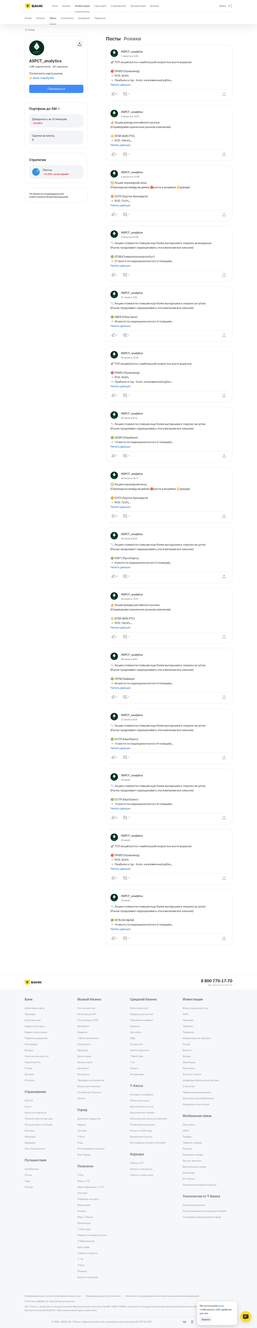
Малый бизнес (89, 999)
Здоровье (30, 1142)
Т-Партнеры (84, 1229)
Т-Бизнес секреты (87, 1253)
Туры (27, 1181)
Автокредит (31, 1044)
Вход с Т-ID (83, 1181)
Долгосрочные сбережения (198, 1098)
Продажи (82, 1050)
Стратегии (189, 1086)
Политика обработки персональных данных (50, 1301)
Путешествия (35, 1160)
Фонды (187, 1056)
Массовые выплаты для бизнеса (148, 1118)
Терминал (188, 1032)
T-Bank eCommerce (88, 1038)
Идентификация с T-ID (90, 1187)
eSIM (186, 1130)
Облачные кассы (139, 1100)
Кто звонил (189, 1178)
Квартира (30, 1136)
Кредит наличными (36, 1032)
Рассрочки (83, 1074)
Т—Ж (80, 1259)
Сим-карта (189, 1124)
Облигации (189, 1062)
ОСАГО (29, 1100)
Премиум (30, 1014)
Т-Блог (80, 1265)
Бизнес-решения (139, 1050)
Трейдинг (188, 1026)
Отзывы (81, 1211)
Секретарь (189, 1172)
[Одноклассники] (192, 1322)
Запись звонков (192, 1160)
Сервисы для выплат (142, 1014)
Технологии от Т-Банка (201, 1196)
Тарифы (187, 1136)
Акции (186, 1044)
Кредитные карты (35, 1026)
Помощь (82, 1271)
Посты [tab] (113, 39)
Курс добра (83, 1247)
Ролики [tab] (132, 39)
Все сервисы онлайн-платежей (147, 1142)
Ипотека (29, 1080)
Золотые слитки (192, 1074)
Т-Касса (136, 1086)
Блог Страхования (35, 1148)
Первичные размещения (197, 1092)
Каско (28, 1106)
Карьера (137, 1154)
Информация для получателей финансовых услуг (53, 1296)
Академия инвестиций (196, 1104)
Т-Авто (81, 1136)
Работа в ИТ (137, 1163)
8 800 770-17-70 (216, 981)
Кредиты (82, 1032)
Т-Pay (80, 1175)
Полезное (85, 1166)
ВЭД (132, 1038)
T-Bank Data (136, 1056)
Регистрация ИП (86, 1014)
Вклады (29, 1050)
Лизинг (81, 1098)
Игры (80, 1142)
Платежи (82, 1193)
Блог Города (84, 1154)
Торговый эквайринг (141, 1020)
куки (221, 1305)
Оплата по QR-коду (141, 1130)
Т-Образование (86, 1241)
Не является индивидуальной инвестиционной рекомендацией (162, 1296)
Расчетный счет (86, 1008)
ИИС (185, 1014)
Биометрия (83, 1205)
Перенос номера (192, 1142)
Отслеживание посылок (91, 1148)
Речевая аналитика (194, 1205)
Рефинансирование (36, 1038)
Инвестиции (193, 999)
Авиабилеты (32, 1169)
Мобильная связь (197, 1116)
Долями (29, 1074)
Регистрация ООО (87, 1020)
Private (28, 1068)
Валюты (187, 1050)
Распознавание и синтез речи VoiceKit (204, 1211)
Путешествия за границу (39, 1118)
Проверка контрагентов (90, 1080)
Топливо (82, 1130)
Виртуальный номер (194, 1166)
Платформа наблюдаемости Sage (202, 1217)
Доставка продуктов (89, 1118)
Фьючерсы (189, 1068)
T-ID (132, 1062)
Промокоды (84, 1223)
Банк (29, 999)
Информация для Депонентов (103, 1296)
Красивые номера (193, 1154)
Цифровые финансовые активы (201, 1080)
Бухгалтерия (84, 1056)
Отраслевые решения (142, 1124)
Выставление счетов (142, 1106)
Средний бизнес (143, 999)
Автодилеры (137, 1074)
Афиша (81, 1124)
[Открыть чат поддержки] (245, 1316)
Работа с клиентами (141, 1175)
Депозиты (83, 1068)
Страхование (35, 1092)
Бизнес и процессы (141, 1169)
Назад (31, 29)
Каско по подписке (36, 1112)
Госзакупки (83, 1044)
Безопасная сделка (141, 1136)
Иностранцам (33, 1020)
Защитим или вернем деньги (199, 1184)
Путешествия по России (38, 1124)
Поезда (29, 1187)
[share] (224, 94)
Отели (28, 1175)
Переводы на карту (88, 1199)
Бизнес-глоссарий (87, 1277)
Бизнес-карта (85, 1062)
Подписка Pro (32, 1062)
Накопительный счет (37, 1056)
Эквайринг (83, 1026)
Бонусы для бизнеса (88, 1086)
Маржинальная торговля (197, 1038)
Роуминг (187, 1148)
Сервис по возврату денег (92, 1235)
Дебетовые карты (35, 1008)
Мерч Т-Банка (85, 1217)
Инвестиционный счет (196, 1008)
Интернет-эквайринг (142, 1094)
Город (82, 1110)
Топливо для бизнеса (89, 1092)
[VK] (184, 1322)
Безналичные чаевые (142, 1112)
